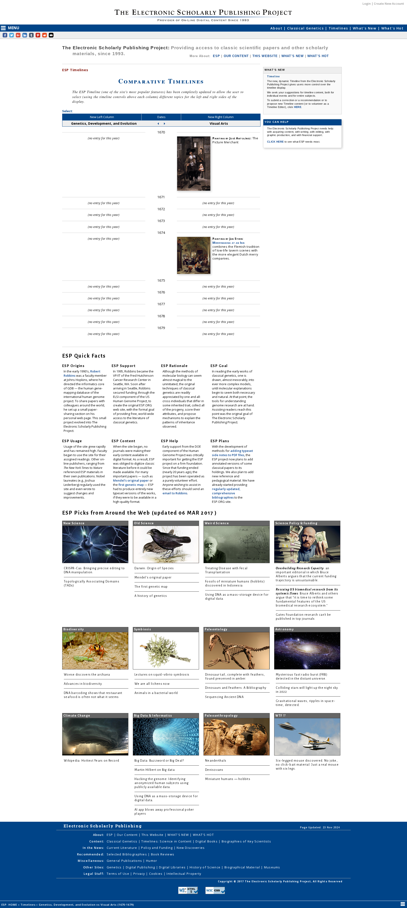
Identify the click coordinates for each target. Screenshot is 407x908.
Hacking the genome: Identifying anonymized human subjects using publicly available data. (161, 783)
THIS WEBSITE (265, 56)
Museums (272, 867)
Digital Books (207, 841)
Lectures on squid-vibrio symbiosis (161, 674)
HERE (297, 107)
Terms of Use (118, 873)
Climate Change (76, 715)
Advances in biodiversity (83, 683)
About (277, 28)
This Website (153, 835)
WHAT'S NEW (292, 56)
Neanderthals (215, 760)
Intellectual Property (184, 873)
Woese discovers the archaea (87, 674)
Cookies (156, 873)
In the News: (93, 848)
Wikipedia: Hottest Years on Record (91, 760)
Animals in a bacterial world (156, 693)
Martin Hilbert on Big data (154, 770)
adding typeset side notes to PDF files (232, 453)
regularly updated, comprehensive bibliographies (226, 493)
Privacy (139, 873)
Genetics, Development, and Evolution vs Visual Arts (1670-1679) (87, 904)
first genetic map (131, 485)
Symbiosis (142, 629)
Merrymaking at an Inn (228, 242)
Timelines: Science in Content (166, 841)
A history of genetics (150, 596)
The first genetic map (151, 586)
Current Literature (122, 848)
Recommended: (90, 854)
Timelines (339, 28)
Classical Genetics (306, 28)
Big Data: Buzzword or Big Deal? (159, 760)
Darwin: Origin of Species (154, 568)
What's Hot (392, 28)
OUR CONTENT (236, 56)
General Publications (125, 860)
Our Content (127, 835)
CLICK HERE (276, 141)
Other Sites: (93, 867)
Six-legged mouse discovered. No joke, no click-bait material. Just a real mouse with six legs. (307, 764)
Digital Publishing (141, 867)
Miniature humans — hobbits (227, 779)
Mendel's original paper (131, 480)
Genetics (115, 867)
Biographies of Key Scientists (246, 841)
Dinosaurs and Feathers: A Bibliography (235, 687)
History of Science (205, 867)
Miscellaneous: (91, 860)
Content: (96, 841)
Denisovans (214, 770)
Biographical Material (242, 867)
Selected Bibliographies (127, 854)
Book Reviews (162, 854)
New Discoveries (191, 848)
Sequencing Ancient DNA (224, 697)
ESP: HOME (9, 904)
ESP (216, 56)
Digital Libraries (173, 867)
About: (98, 835)
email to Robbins (175, 493)
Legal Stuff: (94, 873)
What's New (365, 28)
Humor (151, 860)
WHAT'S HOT (318, 56)
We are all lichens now (152, 683)
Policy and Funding (157, 848)
